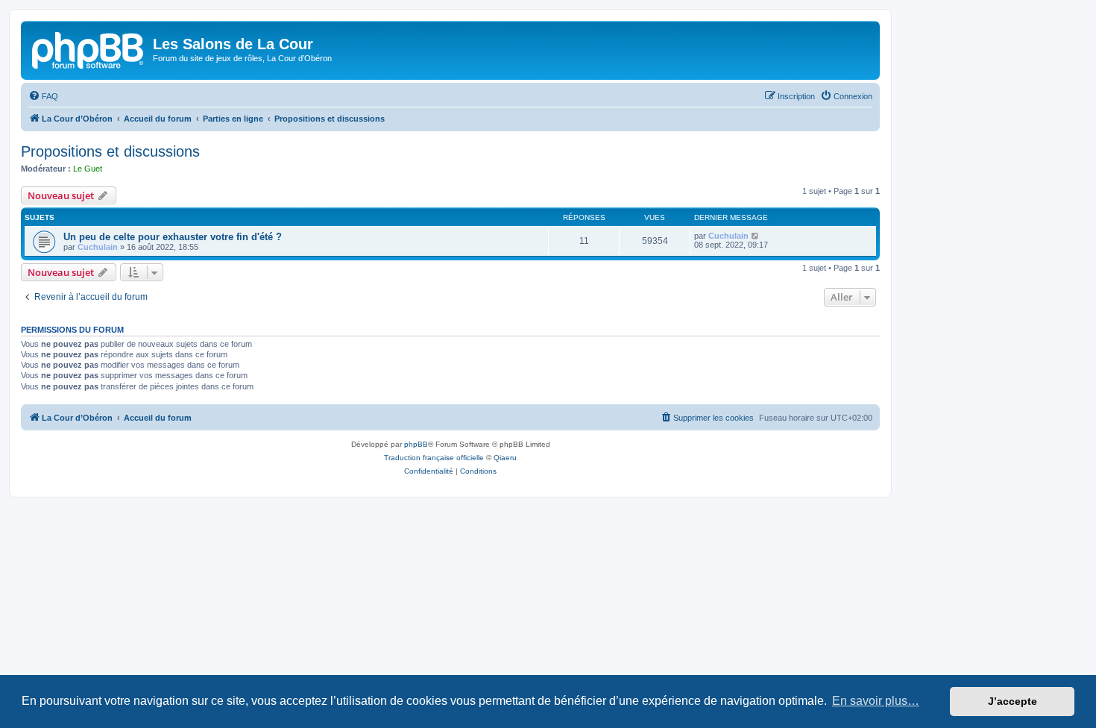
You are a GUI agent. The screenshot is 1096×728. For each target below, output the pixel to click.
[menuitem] (43, 96)
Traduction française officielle (434, 458)
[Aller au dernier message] (755, 235)
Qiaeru (505, 458)
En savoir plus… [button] (875, 700)
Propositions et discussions (110, 151)
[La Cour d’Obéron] (89, 48)
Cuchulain (98, 246)
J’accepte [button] (1012, 701)
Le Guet (87, 168)
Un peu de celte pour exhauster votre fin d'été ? (172, 236)
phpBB (416, 444)
